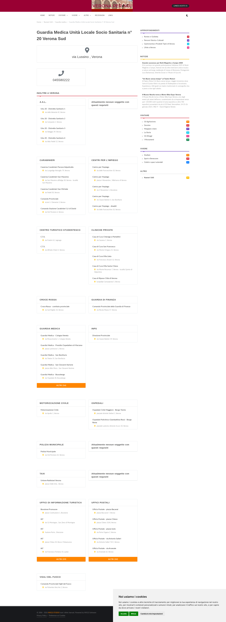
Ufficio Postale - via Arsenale (104, 548)
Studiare (147, 155)
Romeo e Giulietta (151, 37)
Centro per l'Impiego (100, 167)
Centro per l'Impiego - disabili (104, 206)
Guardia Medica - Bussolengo (53, 375)
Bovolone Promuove (49, 509)
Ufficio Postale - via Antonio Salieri (106, 539)
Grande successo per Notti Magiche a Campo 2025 (162, 63)
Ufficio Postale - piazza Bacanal (105, 509)
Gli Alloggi (148, 136)
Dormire (147, 125)
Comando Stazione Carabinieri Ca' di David (58, 209)
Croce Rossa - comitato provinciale (55, 306)
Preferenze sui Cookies (57, 615)
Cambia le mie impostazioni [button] (152, 614)
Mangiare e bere (150, 129)
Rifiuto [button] (133, 614)
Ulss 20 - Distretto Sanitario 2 (53, 119)
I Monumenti (149, 140)
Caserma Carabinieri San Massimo (55, 177)
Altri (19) (61, 559)
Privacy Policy (42, 615)
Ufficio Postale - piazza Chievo (104, 519)
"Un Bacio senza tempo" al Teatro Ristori (158, 79)
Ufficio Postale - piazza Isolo (104, 529)
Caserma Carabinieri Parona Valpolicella (57, 167)
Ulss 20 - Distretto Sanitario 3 (53, 128)
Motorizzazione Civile (49, 410)
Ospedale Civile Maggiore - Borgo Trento (109, 410)
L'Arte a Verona (149, 47)
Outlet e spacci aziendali (153, 162)
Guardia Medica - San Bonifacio (54, 355)
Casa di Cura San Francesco (103, 247)
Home (39, 22)
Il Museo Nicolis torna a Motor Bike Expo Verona (161, 95)
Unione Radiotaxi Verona (51, 480)
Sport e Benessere (151, 158)
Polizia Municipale (48, 452)
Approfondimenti (149, 30)
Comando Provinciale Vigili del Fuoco (56, 584)
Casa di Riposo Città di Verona (104, 278)
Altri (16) (61, 385)
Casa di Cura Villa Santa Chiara (105, 266)
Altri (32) (113, 559)
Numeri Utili (48, 22)
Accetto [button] (124, 614)
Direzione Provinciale (101, 336)
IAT (42, 519)
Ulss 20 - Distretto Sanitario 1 (53, 109)
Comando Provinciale (49, 199)
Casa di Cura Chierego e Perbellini (106, 237)
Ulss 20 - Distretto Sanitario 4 (53, 138)
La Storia (147, 132)
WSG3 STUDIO (54, 613)
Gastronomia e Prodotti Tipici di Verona (159, 44)
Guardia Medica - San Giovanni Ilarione (57, 365)
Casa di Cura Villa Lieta (101, 256)
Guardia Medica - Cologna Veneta (54, 336)
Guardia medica (61, 22)
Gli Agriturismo (150, 122)
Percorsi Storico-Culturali (154, 40)
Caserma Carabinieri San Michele (54, 189)
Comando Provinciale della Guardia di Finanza (111, 306)
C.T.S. (43, 237)
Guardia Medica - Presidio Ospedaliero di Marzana (61, 345)
